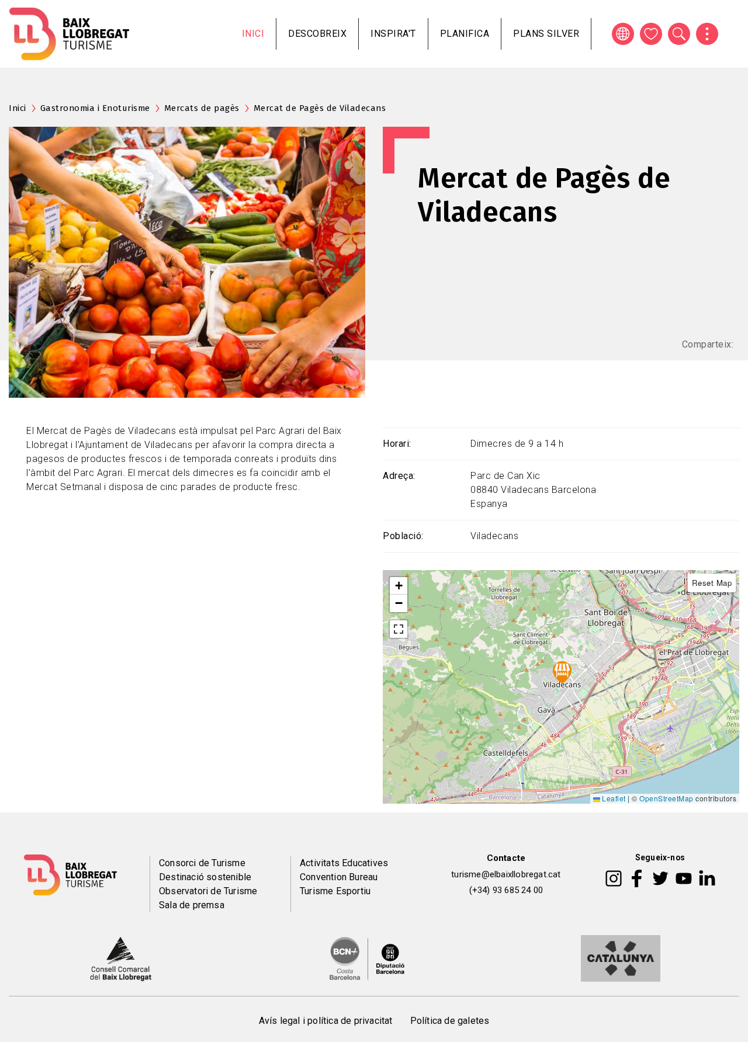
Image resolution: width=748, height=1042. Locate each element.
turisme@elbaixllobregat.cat (505, 874)
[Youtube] (683, 877)
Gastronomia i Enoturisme (95, 108)
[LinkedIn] (707, 877)
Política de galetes (450, 1020)
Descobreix (317, 33)
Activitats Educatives (344, 863)
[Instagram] (613, 877)
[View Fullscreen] (398, 629)
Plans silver (546, 33)
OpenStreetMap (666, 798)
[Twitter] (660, 877)
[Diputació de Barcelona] (367, 958)
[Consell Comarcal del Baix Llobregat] (120, 958)
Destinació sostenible (205, 877)
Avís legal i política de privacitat (326, 1020)
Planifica (465, 33)
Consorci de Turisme (202, 863)
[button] (398, 586)
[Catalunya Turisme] (620, 958)
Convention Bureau (339, 877)
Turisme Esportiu (335, 891)
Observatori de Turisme (208, 891)
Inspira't (393, 33)
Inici (253, 33)
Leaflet (613, 798)
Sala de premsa (191, 905)
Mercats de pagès (202, 108)
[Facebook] (637, 877)
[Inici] (69, 34)
